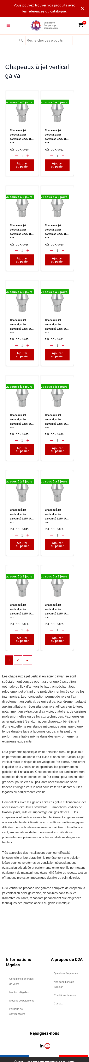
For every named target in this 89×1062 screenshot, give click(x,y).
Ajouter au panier (22, 165)
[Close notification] (82, 8)
